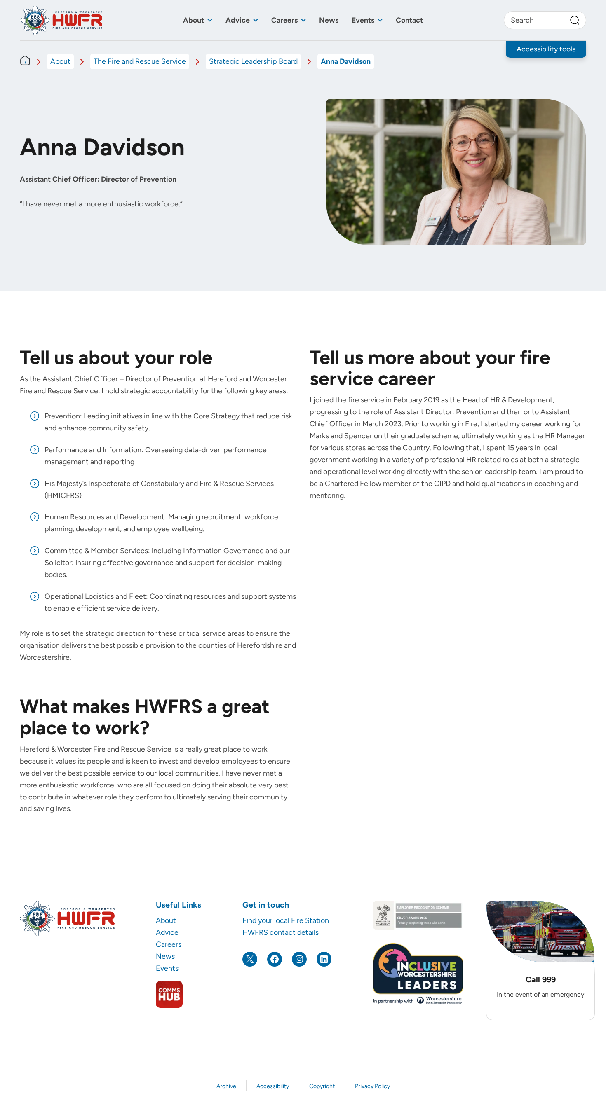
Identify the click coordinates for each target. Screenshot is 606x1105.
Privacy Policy (372, 1086)
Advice (237, 20)
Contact (409, 20)
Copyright (322, 1086)
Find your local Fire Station (285, 920)
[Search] (575, 20)
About (193, 20)
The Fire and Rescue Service (140, 61)
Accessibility (272, 1086)
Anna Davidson (346, 61)
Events (363, 20)
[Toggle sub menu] (209, 20)
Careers (284, 20)
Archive (226, 1086)
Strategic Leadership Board (253, 61)
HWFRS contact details (280, 932)
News (328, 20)
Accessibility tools (546, 48)
